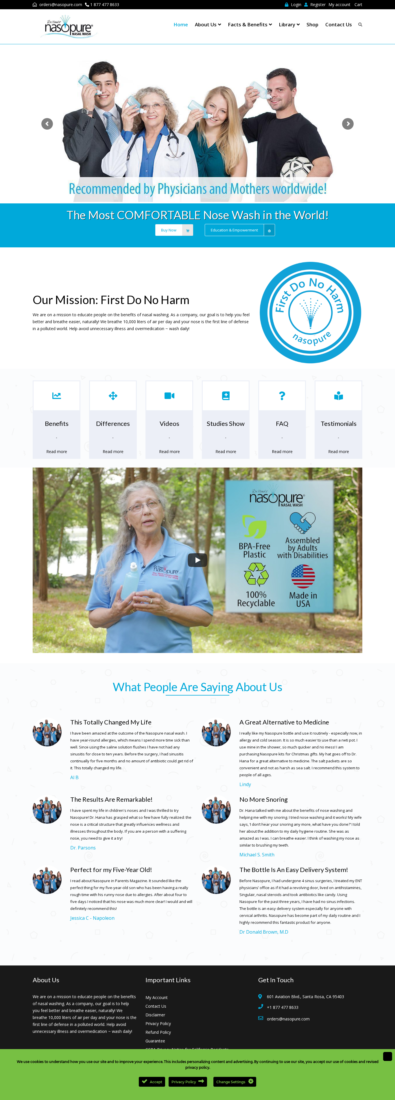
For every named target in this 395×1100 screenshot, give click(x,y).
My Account (156, 997)
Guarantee (155, 1041)
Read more (56, 451)
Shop (312, 24)
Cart (358, 4)
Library (287, 24)
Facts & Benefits (247, 24)
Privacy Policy (158, 1023)
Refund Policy (158, 1032)
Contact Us (338, 24)
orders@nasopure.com (60, 4)
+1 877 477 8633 (282, 1007)
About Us (206, 24)
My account (339, 4)
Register (317, 4)
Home (180, 24)
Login (295, 4)
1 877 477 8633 (104, 4)
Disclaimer (155, 1015)
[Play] (197, 560)
